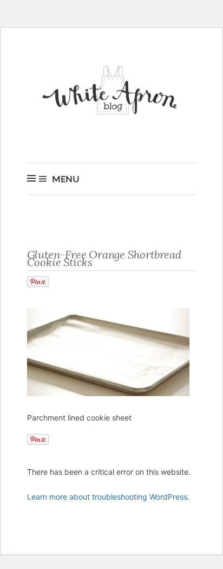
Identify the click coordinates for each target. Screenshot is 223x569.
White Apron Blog (111, 93)
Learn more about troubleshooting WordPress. (108, 496)
